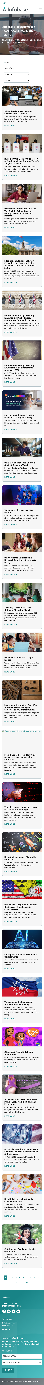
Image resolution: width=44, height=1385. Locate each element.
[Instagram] (9, 1311)
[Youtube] (18, 1311)
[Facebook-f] (4, 1311)
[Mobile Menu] (40, 9)
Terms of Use (7, 1319)
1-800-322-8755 (9, 1303)
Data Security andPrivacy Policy (8, 1324)
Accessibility (6, 1329)
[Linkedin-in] (13, 1311)
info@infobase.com (11, 1306)
